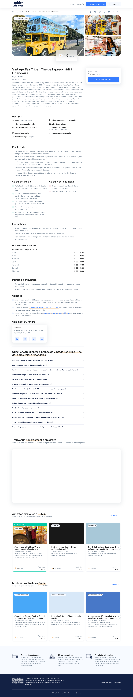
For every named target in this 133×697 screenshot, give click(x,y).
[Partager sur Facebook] (95, 12)
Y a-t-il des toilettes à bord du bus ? (25, 408)
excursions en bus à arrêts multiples (55, 313)
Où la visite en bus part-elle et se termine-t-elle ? (30, 379)
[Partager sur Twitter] (100, 12)
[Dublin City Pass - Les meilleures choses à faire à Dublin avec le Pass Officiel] (18, 4)
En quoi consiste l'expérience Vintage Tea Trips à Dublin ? (33, 360)
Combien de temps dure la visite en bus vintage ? (30, 375)
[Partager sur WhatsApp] (104, 12)
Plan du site (117, 682)
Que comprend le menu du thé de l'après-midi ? (29, 365)
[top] (128, 692)
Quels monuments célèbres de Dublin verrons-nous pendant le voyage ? (39, 389)
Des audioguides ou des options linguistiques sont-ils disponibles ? (37, 427)
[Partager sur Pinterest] (91, 12)
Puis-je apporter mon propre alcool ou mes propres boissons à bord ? (38, 417)
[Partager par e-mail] (118, 12)
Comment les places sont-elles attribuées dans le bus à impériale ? (37, 394)
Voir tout (114, 515)
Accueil (72, 4)
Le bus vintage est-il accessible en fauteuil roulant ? (31, 403)
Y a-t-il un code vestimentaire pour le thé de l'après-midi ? (33, 413)
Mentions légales (106, 682)
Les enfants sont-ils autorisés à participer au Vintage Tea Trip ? (35, 398)
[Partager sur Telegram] (109, 12)
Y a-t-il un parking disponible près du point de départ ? (32, 422)
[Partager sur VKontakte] (114, 12)
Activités (80, 4)
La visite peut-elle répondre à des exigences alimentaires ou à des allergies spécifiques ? (45, 370)
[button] (48, 35)
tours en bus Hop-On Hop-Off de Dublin (44, 308)
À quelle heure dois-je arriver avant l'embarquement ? (32, 384)
